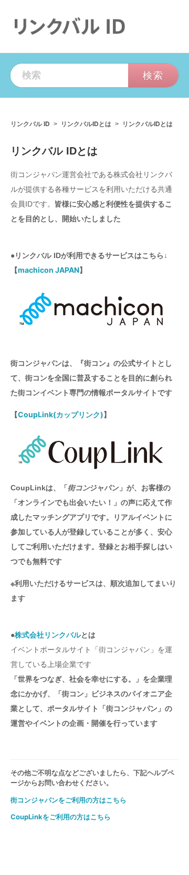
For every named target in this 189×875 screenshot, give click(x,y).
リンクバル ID (30, 124)
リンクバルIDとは (86, 124)
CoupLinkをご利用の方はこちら (60, 816)
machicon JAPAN (48, 269)
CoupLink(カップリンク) (60, 414)
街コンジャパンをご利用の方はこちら (68, 800)
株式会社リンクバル (48, 634)
